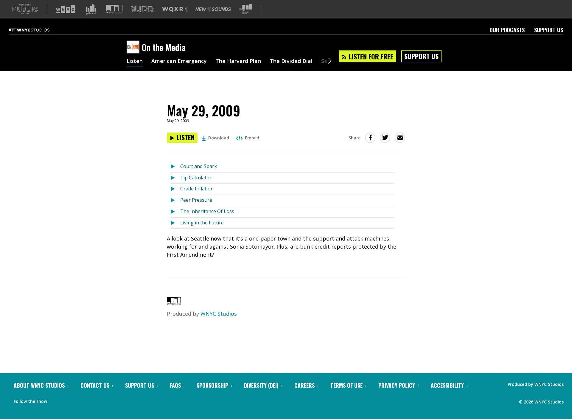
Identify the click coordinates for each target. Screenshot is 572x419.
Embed (252, 138)
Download (218, 138)
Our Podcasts (507, 30)
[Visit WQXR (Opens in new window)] (174, 9)
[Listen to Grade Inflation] (175, 189)
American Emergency (179, 61)
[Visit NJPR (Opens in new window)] (142, 9)
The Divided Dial (291, 61)
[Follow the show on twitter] (67, 400)
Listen (135, 61)
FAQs (175, 385)
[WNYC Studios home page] (36, 30)
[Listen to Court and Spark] (175, 166)
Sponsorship (212, 385)
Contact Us (94, 385)
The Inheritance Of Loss (207, 211)
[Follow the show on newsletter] (78, 400)
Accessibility (447, 385)
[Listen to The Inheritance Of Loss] (175, 211)
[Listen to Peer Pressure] (175, 200)
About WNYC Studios (39, 385)
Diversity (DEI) (261, 385)
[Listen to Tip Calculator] (175, 178)
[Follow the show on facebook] (55, 400)
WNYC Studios (218, 313)
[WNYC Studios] (174, 302)
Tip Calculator (196, 177)
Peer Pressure (196, 200)
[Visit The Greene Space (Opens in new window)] (245, 9)
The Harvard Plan (238, 61)
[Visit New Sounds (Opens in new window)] (213, 9)
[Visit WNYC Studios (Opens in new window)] (114, 9)
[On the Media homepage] (134, 47)
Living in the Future (202, 222)
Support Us (548, 30)
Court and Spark (198, 166)
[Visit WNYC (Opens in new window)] (65, 9)
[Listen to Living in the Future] (175, 223)
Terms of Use (346, 385)
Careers (304, 385)
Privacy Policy (396, 385)
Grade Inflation (197, 188)
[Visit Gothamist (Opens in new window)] (90, 9)
